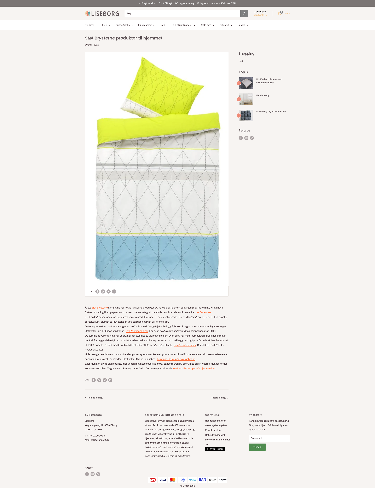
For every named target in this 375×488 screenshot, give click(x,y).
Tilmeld (257, 447)
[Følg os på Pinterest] (252, 138)
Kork (162, 25)
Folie (104, 25)
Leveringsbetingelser (216, 425)
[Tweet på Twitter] (108, 291)
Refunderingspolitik (215, 435)
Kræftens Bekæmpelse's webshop (176, 359)
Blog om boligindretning (217, 439)
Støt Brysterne (100, 307)
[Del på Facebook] (97, 291)
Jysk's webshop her (137, 331)
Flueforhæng (144, 25)
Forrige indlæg (95, 398)
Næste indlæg (219, 398)
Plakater (89, 25)
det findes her (203, 312)
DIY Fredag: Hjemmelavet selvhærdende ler (269, 81)
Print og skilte (123, 25)
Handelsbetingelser (215, 420)
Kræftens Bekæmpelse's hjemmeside (193, 368)
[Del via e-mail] (114, 291)
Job (207, 444)
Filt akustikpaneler (182, 25)
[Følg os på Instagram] (246, 138)
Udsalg (241, 25)
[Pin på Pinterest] (103, 291)
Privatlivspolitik (213, 430)
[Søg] (244, 13)
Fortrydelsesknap (215, 449)
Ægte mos (206, 25)
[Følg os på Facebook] (241, 138)
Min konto (259, 15)
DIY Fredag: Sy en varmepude (271, 111)
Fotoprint (224, 25)
